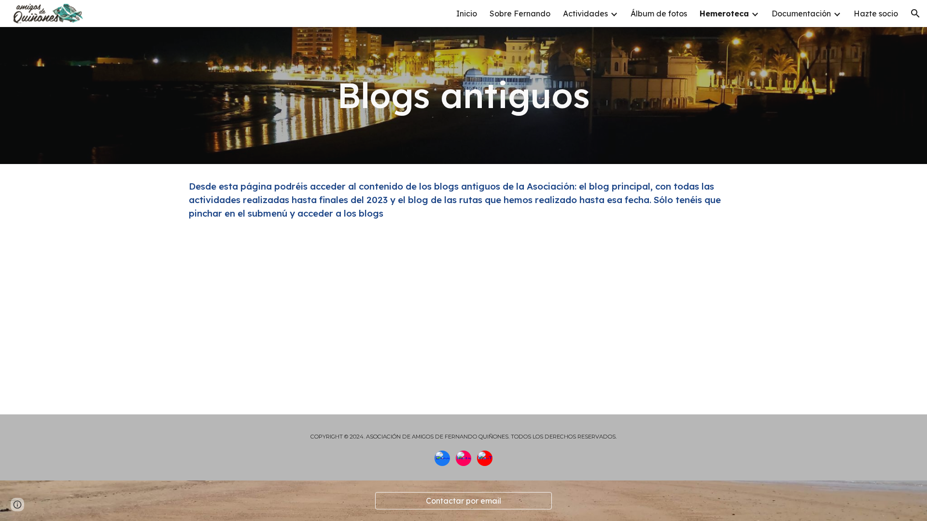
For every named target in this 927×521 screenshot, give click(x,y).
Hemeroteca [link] (724, 13)
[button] (915, 13)
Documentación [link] (801, 13)
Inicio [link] (466, 13)
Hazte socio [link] (876, 13)
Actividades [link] (585, 13)
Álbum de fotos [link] (659, 13)
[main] (463, 95)
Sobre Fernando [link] (520, 13)
